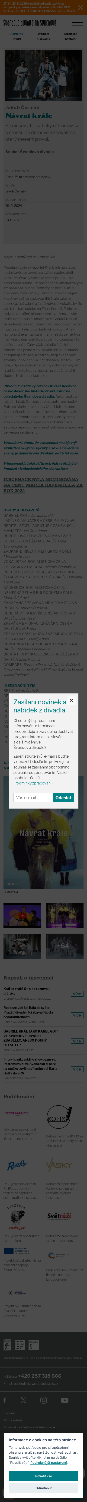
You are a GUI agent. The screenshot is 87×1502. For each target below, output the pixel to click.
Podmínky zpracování (33, 783)
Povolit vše (43, 1476)
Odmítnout (43, 1488)
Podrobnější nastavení (48, 1462)
